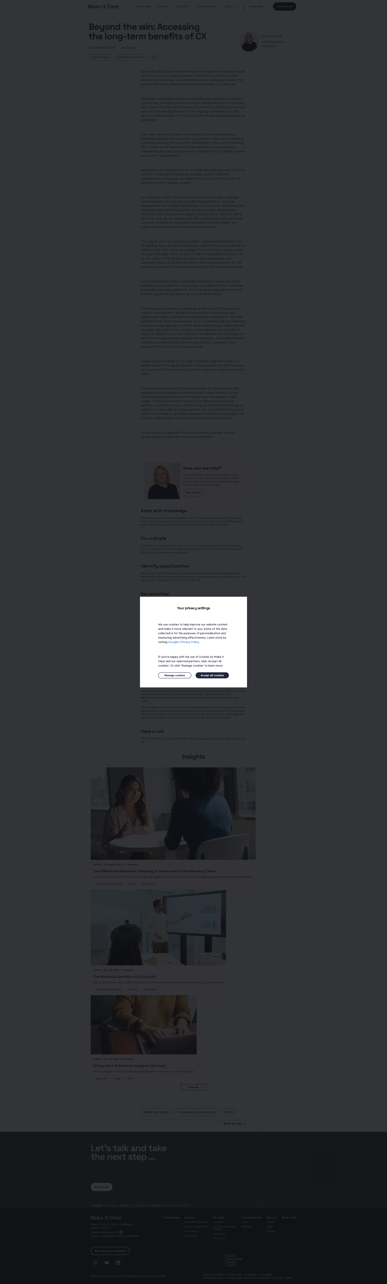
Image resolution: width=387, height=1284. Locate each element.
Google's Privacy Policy (183, 642)
